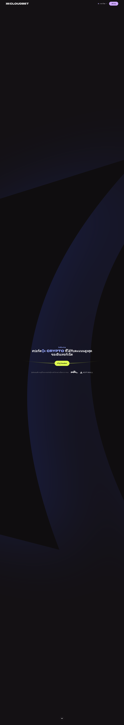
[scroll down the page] (62, 718)
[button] (102, 3)
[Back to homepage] (17, 4)
